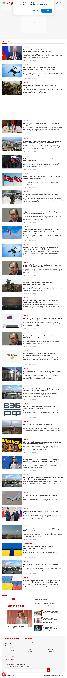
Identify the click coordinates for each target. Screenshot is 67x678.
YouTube (10, 657)
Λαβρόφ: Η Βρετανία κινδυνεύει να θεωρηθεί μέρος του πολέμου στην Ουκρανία (42, 212)
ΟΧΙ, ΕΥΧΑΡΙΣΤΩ (33, 10)
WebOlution (59, 675)
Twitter (8, 657)
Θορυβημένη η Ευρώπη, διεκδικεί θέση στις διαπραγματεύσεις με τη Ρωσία (39, 547)
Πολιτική (30, 645)
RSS (15, 657)
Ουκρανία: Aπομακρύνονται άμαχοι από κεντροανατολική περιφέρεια (37, 283)
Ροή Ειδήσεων (51, 651)
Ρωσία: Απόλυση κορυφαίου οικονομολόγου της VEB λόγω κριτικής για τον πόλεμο (42, 407)
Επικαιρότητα (31, 651)
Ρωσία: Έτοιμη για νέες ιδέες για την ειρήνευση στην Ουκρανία (42, 124)
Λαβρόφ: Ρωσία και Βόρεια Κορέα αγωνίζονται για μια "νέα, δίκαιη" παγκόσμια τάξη (42, 265)
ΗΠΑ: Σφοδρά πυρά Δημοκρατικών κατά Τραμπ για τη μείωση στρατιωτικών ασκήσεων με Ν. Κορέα (42, 372)
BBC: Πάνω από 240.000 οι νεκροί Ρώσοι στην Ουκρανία (40, 86)
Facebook (6, 657)
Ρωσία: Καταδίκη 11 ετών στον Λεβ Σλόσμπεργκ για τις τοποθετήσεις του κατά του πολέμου (43, 389)
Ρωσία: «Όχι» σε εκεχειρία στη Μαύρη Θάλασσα (40, 564)
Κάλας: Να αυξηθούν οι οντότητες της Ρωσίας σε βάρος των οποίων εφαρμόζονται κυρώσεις (41, 460)
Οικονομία (30, 643)
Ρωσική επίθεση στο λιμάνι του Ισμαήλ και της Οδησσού (39, 425)
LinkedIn (13, 657)
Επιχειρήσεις (31, 647)
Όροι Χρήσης (10, 650)
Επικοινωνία (10, 648)
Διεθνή (26, 64)
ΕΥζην (48, 645)
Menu (4, 3)
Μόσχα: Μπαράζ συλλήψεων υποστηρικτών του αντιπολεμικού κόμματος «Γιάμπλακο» (40, 354)
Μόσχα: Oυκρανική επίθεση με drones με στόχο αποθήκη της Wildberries (40, 301)
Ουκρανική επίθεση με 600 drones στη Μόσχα (40, 495)
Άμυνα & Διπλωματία (29, 543)
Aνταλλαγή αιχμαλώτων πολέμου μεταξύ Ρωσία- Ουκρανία (41, 195)
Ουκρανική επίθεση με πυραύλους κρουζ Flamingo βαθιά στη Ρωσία (41, 529)
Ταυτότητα (10, 646)
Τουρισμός (50, 649)
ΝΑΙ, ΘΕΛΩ (46, 10)
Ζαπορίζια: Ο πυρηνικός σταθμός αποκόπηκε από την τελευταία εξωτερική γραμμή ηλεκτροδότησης (42, 142)
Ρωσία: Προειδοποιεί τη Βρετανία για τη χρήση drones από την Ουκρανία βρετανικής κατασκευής (43, 318)
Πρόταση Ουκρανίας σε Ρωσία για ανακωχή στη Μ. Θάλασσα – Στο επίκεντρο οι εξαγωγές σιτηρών (41, 581)
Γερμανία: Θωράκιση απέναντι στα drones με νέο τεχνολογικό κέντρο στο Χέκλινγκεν (41, 248)
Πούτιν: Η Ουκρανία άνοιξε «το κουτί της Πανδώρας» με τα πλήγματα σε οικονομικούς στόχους (42, 50)
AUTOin (49, 647)
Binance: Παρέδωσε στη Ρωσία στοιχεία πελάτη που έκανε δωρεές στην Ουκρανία (42, 442)
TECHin (49, 643)
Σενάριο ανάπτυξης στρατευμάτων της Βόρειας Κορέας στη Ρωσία (41, 512)
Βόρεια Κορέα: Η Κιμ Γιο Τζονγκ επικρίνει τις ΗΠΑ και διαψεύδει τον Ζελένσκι (42, 177)
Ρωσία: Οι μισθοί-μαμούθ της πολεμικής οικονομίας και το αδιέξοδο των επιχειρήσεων (43, 478)
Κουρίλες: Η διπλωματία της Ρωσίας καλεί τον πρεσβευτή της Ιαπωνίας (39, 336)
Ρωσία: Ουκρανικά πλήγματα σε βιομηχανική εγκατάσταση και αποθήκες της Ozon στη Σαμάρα (41, 68)
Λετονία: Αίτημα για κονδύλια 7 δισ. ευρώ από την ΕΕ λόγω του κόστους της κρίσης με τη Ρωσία (42, 230)
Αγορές (29, 649)
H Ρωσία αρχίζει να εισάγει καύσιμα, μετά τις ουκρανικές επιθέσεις (39, 159)
